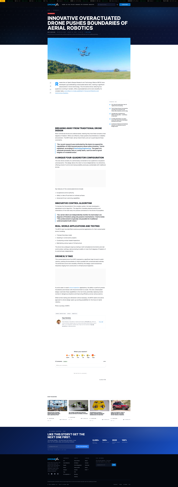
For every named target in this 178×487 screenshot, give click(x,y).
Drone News (77, 460)
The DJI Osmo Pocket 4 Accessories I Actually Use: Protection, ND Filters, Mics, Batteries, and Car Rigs (119, 109)
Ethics (86, 467)
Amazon (65, 469)
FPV (82, 4)
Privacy (116, 484)
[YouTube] (55, 474)
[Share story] (50, 86)
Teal (64, 472)
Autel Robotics (66, 462)
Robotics (74, 313)
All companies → (66, 474)
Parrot (64, 467)
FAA (69, 4)
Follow (101, 321)
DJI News (76, 462)
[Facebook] (52, 474)
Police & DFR (77, 467)
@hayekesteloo (72, 326)
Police (73, 4)
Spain (68, 313)
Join (114, 464)
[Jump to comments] (50, 92)
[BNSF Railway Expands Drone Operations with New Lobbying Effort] (57, 405)
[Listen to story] (50, 89)
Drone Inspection (61, 313)
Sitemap (125, 484)
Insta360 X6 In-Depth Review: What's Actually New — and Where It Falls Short (119, 115)
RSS (129, 484)
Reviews (85, 4)
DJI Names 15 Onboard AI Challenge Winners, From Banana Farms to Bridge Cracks (119, 125)
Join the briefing (82, 446)
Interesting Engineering (82, 148)
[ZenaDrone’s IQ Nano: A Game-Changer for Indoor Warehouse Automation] (99, 405)
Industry (91, 4)
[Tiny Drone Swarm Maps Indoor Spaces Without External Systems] (78, 405)
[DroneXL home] (53, 4)
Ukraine (77, 4)
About (86, 460)
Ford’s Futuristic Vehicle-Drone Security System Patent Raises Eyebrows (118, 413)
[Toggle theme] (117, 4)
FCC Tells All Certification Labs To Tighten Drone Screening (119, 105)
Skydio (64, 465)
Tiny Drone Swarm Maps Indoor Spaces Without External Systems (78, 413)
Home (63, 4)
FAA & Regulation (78, 465)
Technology (56, 10)
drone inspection (74, 287)
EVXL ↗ (86, 469)
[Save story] (50, 82)
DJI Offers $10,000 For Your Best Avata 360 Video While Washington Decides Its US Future (119, 120)
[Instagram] (58, 474)
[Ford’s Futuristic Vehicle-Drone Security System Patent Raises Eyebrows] (121, 405)
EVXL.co (64, 324)
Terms (120, 484)
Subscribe (125, 4)
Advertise (87, 465)
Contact (86, 462)
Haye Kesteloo (66, 318)
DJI (67, 4)
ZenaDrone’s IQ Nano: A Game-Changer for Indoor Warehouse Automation (97, 413)
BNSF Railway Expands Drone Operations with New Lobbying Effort (54, 413)
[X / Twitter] (49, 474)
